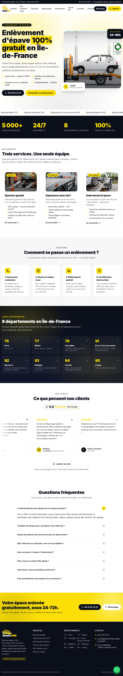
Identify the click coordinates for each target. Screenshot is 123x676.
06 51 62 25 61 (86, 2)
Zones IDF (70, 8)
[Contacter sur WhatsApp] (116, 669)
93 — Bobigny (83, 644)
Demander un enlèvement (40, 93)
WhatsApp (100, 9)
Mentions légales (107, 672)
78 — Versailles (70, 638)
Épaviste (34, 9)
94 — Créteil (69, 647)
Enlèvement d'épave (41, 642)
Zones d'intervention (41, 645)
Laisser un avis (63, 464)
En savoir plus (11, 223)
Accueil (13, 9)
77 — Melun (82, 635)
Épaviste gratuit (39, 635)
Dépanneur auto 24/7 (41, 638)
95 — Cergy (82, 647)
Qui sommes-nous (24, 8)
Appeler (115, 9)
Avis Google (72, 407)
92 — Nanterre (70, 644)
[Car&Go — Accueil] (6, 8)
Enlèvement (60, 9)
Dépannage (47, 9)
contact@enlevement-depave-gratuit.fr (107, 2)
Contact (90, 9)
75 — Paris (68, 635)
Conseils (80, 9)
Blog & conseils (39, 652)
